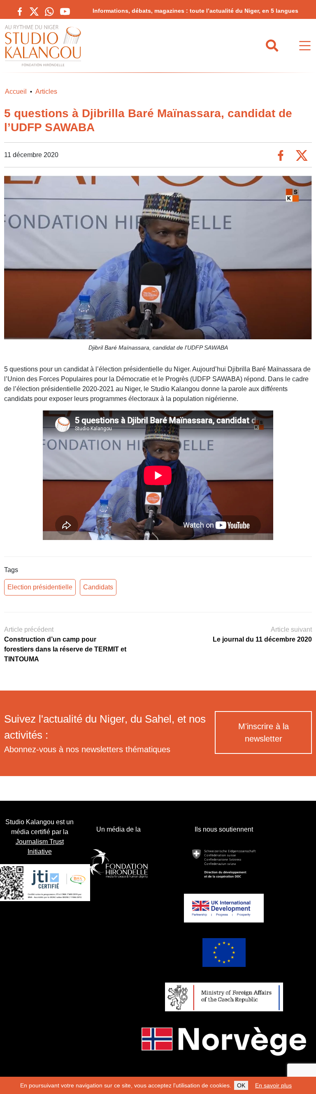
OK (241, 1085)
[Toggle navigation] (305, 46)
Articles (46, 91)
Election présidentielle (39, 587)
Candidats (98, 587)
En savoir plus (273, 1085)
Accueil (16, 91)
